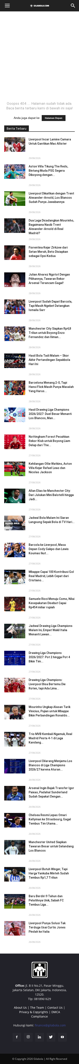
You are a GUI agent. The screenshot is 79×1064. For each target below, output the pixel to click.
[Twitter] (51, 1037)
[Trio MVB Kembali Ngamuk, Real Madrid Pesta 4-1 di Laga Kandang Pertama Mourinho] (14, 739)
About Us (20, 1008)
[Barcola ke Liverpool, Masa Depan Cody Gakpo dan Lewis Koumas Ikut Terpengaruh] (14, 550)
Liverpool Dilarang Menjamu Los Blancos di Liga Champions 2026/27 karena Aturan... (50, 765)
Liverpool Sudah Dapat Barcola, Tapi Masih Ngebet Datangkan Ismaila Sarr (50, 306)
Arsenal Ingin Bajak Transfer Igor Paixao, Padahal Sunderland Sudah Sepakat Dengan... (51, 792)
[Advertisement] (39, 56)
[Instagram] (28, 1037)
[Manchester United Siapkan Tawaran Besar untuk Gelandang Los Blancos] (14, 847)
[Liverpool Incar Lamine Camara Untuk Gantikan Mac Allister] (14, 144)
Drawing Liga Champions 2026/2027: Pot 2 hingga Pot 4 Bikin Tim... (49, 657)
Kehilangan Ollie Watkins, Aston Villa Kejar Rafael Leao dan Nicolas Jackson (50, 468)
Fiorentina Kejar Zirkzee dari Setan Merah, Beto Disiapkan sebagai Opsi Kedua (48, 252)
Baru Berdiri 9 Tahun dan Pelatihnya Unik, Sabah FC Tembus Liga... (46, 900)
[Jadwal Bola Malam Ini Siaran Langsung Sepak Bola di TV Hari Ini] (14, 523)
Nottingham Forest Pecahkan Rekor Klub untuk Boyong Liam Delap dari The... (49, 441)
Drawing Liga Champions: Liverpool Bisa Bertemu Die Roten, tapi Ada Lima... (47, 684)
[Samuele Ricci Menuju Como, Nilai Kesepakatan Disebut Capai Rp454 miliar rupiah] (14, 604)
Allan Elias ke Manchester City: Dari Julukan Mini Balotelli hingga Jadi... (51, 495)
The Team (37, 1008)
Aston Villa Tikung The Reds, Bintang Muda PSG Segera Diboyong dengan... (48, 171)
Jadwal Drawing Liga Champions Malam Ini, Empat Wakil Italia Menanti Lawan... (50, 630)
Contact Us (55, 1008)
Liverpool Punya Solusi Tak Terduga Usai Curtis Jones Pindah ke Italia (47, 927)
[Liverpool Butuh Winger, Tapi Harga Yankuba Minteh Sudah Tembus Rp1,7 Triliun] (14, 874)
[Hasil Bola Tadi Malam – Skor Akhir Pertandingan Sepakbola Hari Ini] (14, 360)
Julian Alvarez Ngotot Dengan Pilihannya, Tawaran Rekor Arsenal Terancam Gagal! (49, 279)
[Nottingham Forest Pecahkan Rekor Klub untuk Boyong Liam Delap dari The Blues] (14, 442)
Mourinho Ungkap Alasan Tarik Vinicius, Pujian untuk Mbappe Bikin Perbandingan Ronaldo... (49, 711)
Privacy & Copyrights (33, 1012)
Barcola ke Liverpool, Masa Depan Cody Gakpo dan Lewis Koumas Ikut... (49, 549)
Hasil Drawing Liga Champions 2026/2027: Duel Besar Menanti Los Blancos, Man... (50, 414)
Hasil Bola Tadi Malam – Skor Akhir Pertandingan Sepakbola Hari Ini (49, 360)
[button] (73, 5)
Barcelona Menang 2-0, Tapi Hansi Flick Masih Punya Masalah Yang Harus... (51, 387)
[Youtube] (62, 1037)
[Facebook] (17, 1037)
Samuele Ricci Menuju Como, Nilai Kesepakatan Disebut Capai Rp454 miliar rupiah (51, 603)
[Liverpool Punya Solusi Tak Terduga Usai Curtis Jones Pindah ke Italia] (14, 928)
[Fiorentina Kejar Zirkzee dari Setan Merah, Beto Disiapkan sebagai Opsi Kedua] (14, 252)
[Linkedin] (39, 1037)
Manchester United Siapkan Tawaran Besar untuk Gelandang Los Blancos (51, 846)
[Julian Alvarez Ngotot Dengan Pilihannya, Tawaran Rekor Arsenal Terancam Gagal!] (14, 279)
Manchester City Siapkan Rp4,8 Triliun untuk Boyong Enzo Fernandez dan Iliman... (50, 333)
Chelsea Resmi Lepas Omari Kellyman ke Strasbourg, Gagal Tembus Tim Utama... (50, 819)
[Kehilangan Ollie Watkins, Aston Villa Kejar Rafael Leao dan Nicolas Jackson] (14, 469)
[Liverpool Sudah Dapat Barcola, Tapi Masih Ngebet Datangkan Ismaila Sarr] (14, 306)
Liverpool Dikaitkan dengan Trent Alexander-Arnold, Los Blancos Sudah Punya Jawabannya (51, 198)
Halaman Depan (53, 118)
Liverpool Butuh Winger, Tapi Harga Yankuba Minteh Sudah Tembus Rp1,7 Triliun (49, 873)
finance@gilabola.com (50, 1025)
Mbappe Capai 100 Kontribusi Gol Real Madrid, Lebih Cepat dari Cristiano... (51, 576)
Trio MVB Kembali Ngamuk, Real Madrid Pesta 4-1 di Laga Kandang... (50, 738)
